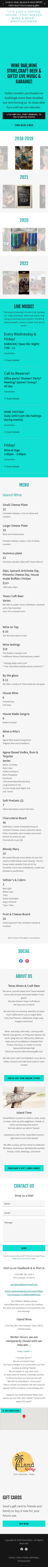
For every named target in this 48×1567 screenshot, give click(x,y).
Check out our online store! (24, 1078)
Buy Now (24, 1523)
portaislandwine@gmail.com (24, 1284)
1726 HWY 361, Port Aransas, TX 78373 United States (24, 115)
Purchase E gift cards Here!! (24, 1168)
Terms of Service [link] (25, 1258)
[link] (24, 21)
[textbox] (24, 1203)
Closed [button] (26, 1351)
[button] (11, 360)
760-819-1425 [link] (24, 125)
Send (24, 1248)
